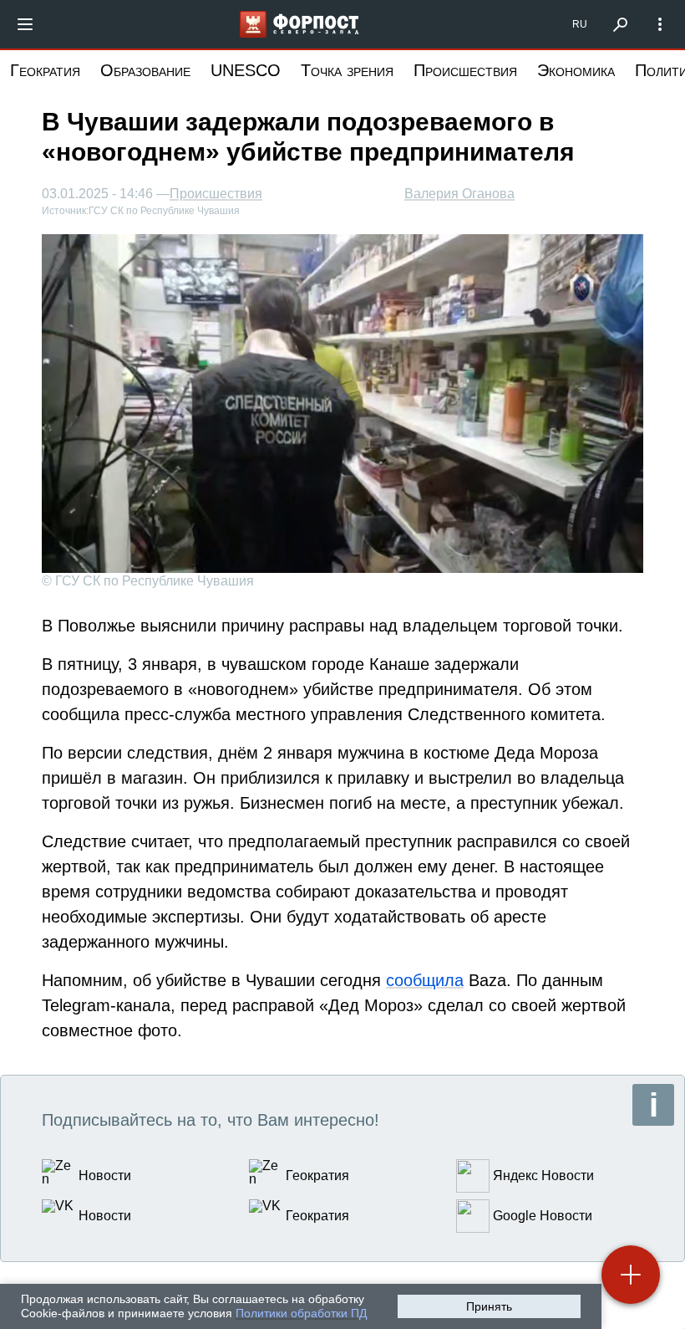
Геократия (45, 70)
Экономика (576, 70)
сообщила (425, 980)
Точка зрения (347, 70)
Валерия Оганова (459, 194)
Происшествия (465, 70)
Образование (145, 70)
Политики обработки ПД (301, 1313)
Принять (489, 1306)
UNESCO (246, 70)
